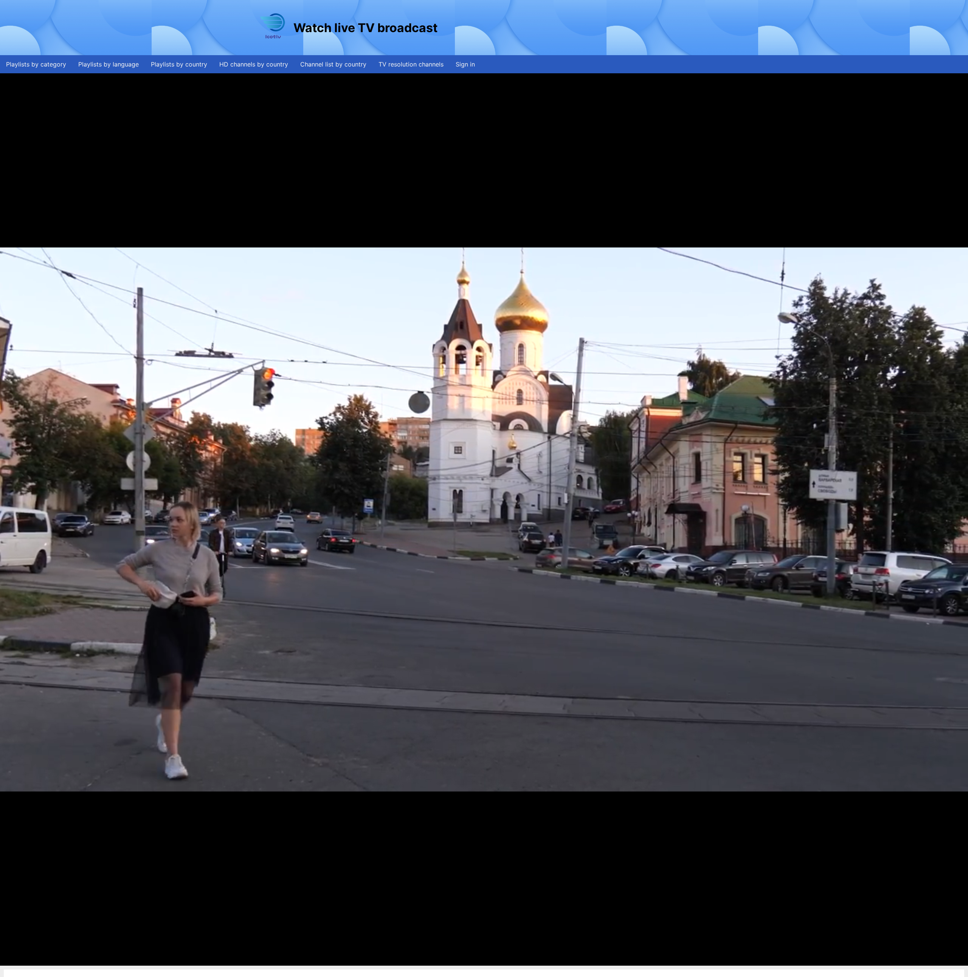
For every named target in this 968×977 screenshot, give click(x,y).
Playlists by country (179, 64)
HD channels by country (253, 64)
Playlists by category (36, 64)
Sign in (465, 64)
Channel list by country (333, 64)
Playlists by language (108, 64)
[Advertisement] (576, 28)
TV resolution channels (411, 64)
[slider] (482, 960)
